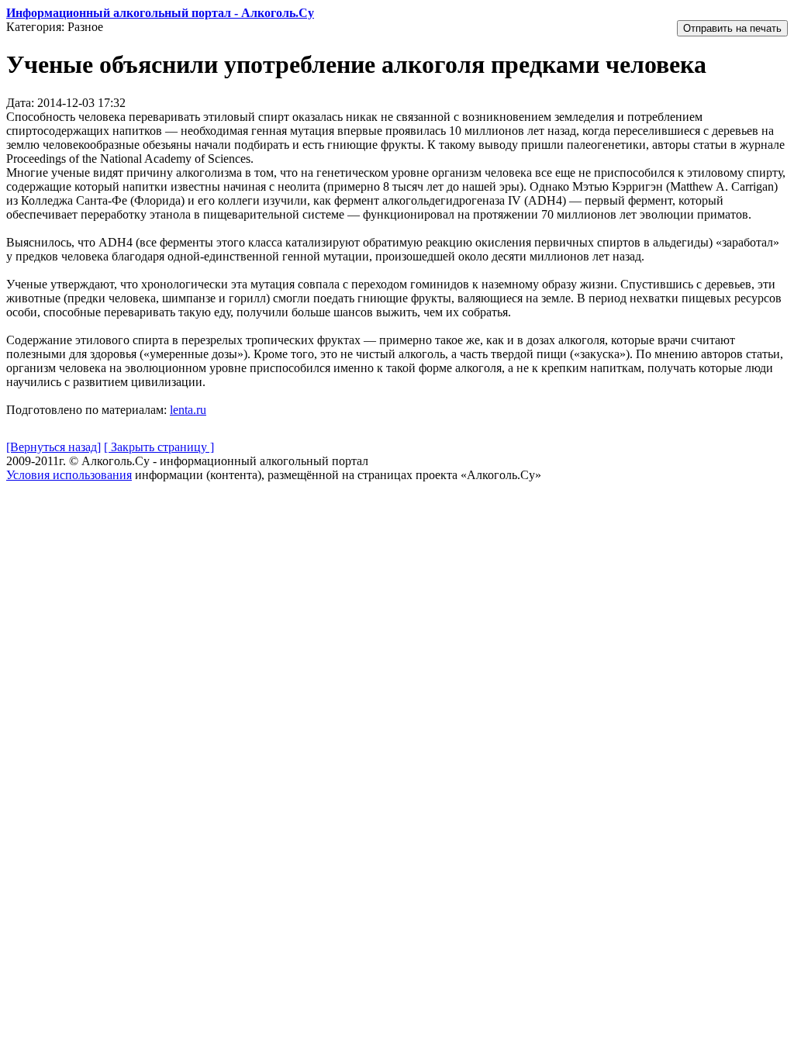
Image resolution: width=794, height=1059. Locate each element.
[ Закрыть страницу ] (159, 447)
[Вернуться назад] (53, 447)
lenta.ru (188, 409)
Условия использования (69, 474)
